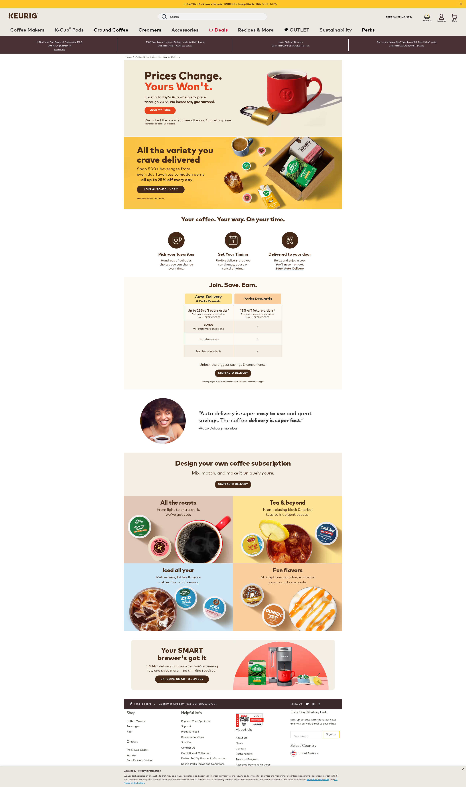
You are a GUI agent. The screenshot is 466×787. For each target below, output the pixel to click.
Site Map (186, 742)
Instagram (313, 704)
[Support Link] (427, 17)
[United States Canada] (314, 752)
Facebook (319, 704)
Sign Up (331, 734)
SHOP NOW (269, 3)
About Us (241, 737)
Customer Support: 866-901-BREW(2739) (188, 703)
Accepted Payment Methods (253, 764)
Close (461, 4)
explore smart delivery (182, 678)
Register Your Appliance (196, 720)
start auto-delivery (233, 372)
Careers (241, 748)
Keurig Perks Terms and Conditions (202, 763)
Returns (131, 755)
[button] (441, 17)
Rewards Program (247, 759)
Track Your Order (137, 749)
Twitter (307, 704)
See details (169, 123)
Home (129, 56)
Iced (129, 731)
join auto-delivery (161, 189)
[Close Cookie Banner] (463, 769)
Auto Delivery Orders (140, 760)
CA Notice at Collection (195, 753)
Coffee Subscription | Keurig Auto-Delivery (157, 56)
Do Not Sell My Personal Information (203, 758)
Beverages (133, 726)
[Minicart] (454, 17)
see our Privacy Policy (318, 779)
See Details (59, 49)
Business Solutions (192, 737)
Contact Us (188, 747)
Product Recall (190, 731)
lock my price (160, 109)
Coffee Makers (136, 720)
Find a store (142, 703)
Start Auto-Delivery (290, 268)
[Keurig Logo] (23, 17)
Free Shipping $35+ (399, 17)
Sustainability (244, 753)
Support (186, 726)
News (239, 743)
